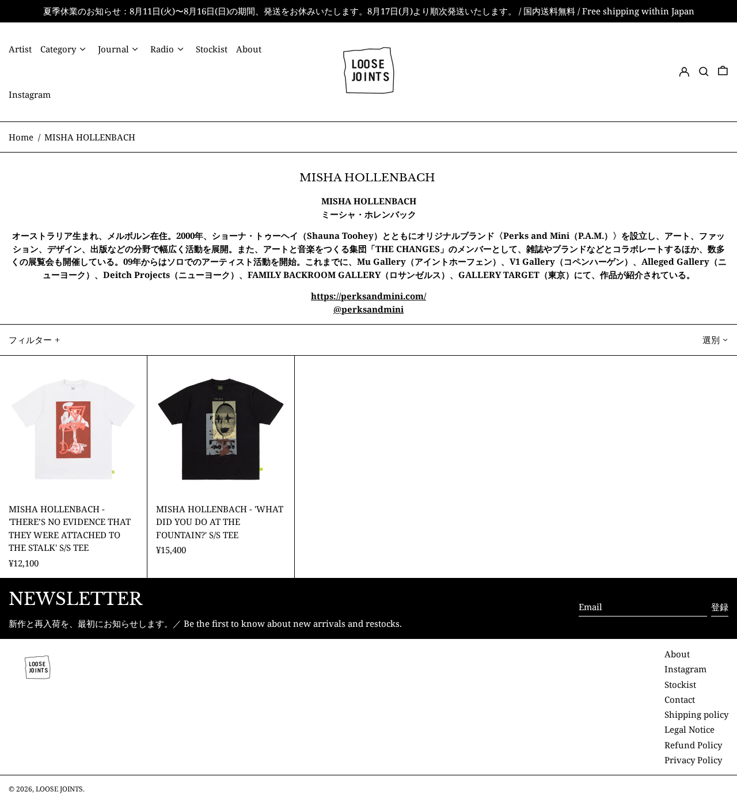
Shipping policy (696, 714)
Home (21, 137)
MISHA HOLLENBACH (91, 137)
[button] (703, 71)
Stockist (680, 684)
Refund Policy (693, 745)
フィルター (30, 339)
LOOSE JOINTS (59, 789)
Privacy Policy (693, 760)
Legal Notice (689, 729)
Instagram (685, 669)
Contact (679, 699)
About (677, 654)
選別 (711, 339)
